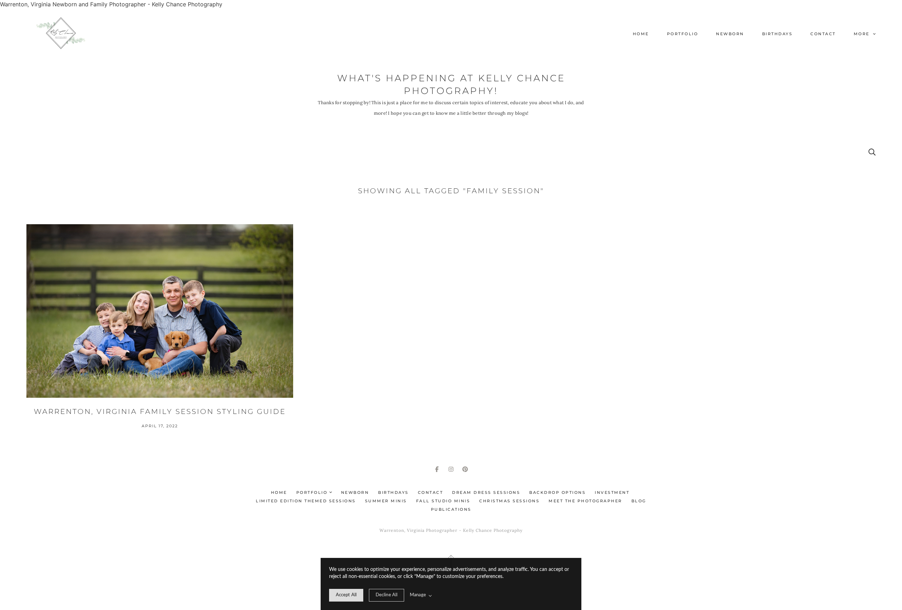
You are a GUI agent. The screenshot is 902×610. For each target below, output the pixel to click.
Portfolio (682, 33)
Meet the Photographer (585, 500)
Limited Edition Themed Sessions (306, 500)
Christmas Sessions (509, 500)
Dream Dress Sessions (486, 492)
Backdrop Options (557, 492)
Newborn (730, 33)
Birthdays (777, 33)
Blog (638, 500)
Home (641, 33)
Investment (612, 492)
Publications (451, 509)
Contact (823, 33)
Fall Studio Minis (443, 500)
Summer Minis (386, 500)
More (863, 33)
